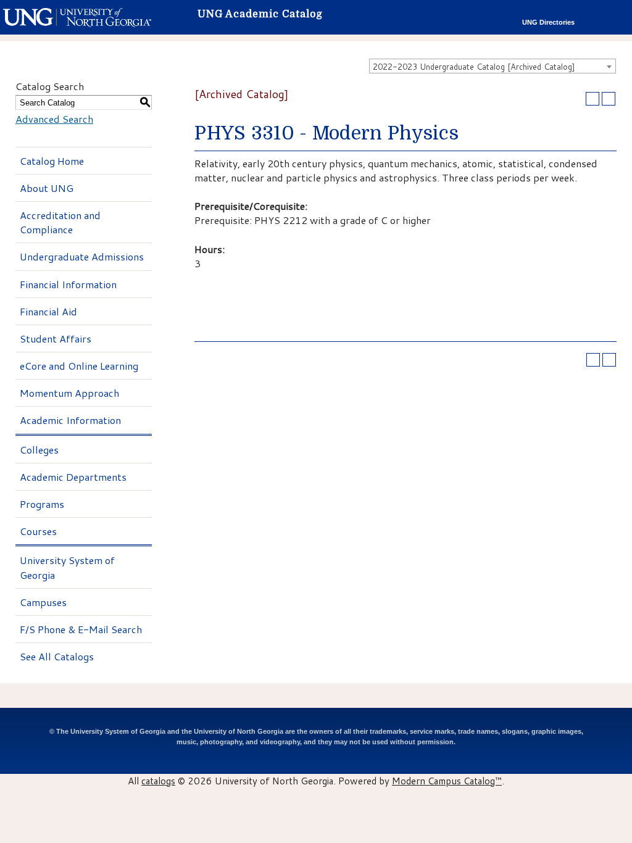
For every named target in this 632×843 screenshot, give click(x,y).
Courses (38, 531)
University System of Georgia (67, 567)
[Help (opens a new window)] (608, 99)
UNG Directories (548, 22)
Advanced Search (54, 119)
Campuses (43, 602)
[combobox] (492, 66)
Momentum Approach (69, 393)
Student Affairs (55, 338)
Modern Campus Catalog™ (447, 780)
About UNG (46, 188)
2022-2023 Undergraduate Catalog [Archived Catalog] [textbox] (474, 66)
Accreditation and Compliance (60, 222)
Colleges (39, 449)
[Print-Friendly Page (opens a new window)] (592, 99)
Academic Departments (73, 477)
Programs (42, 504)
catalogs (158, 780)
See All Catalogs (57, 656)
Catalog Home (52, 161)
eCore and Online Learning (79, 366)
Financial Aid (48, 311)
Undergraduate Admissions (82, 256)
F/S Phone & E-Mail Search (81, 629)
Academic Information (70, 420)
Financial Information (68, 284)
